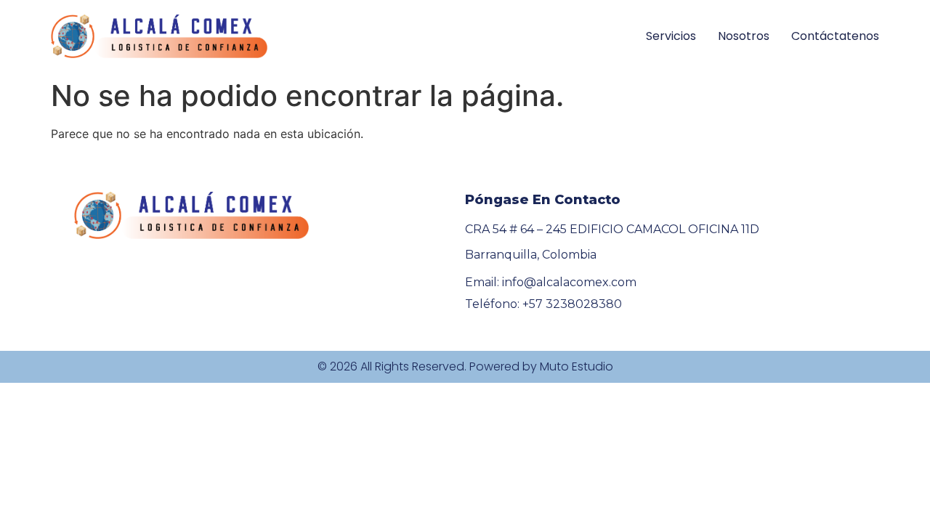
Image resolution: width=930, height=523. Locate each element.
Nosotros (743, 36)
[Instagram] (113, 302)
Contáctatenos (835, 36)
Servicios (671, 36)
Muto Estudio (576, 366)
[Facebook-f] (82, 302)
